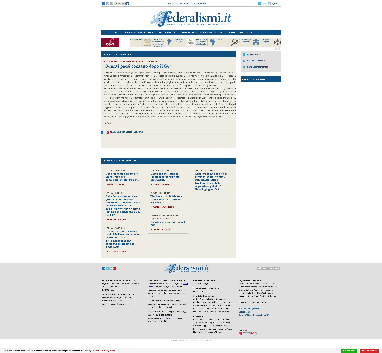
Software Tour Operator (191, 343)
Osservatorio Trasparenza (208, 40)
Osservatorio (146, 32)
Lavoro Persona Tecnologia (252, 41)
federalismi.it (169, 318)
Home (117, 32)
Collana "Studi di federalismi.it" (254, 315)
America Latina (144, 40)
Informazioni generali (249, 308)
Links (232, 32)
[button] (262, 4)
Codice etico (244, 312)
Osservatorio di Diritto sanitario (273, 41)
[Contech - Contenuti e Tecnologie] (248, 333)
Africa (184, 39)
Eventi (222, 32)
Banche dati (189, 32)
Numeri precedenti (168, 32)
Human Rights (230, 40)
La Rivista (129, 32)
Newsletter (245, 32)
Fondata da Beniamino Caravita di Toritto (186, 3)
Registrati (275, 3)
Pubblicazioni (208, 32)
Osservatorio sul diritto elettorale (165, 41)
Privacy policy (108, 351)
